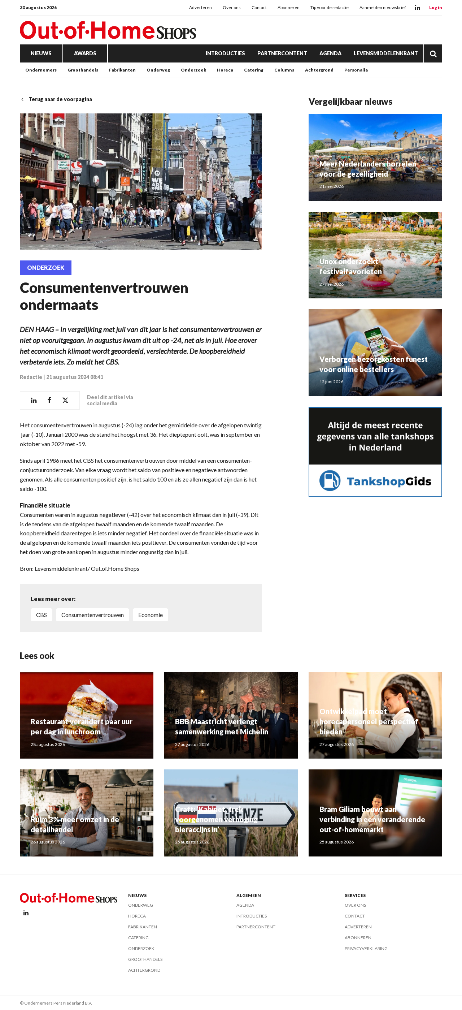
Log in (435, 7)
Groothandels (82, 70)
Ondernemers (41, 70)
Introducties (225, 53)
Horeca (225, 70)
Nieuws (41, 53)
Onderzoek (193, 70)
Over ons (232, 7)
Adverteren (200, 7)
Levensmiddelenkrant (386, 53)
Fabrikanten (122, 70)
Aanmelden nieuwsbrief (382, 7)
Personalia (356, 70)
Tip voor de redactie (329, 7)
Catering (253, 70)
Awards (85, 53)
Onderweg (158, 70)
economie (150, 614)
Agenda (330, 53)
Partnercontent (282, 53)
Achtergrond (319, 70)
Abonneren (289, 7)
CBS (41, 614)
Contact (259, 7)
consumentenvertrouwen (92, 614)
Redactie (31, 377)
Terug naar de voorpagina (60, 99)
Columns (284, 70)
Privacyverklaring (366, 948)
